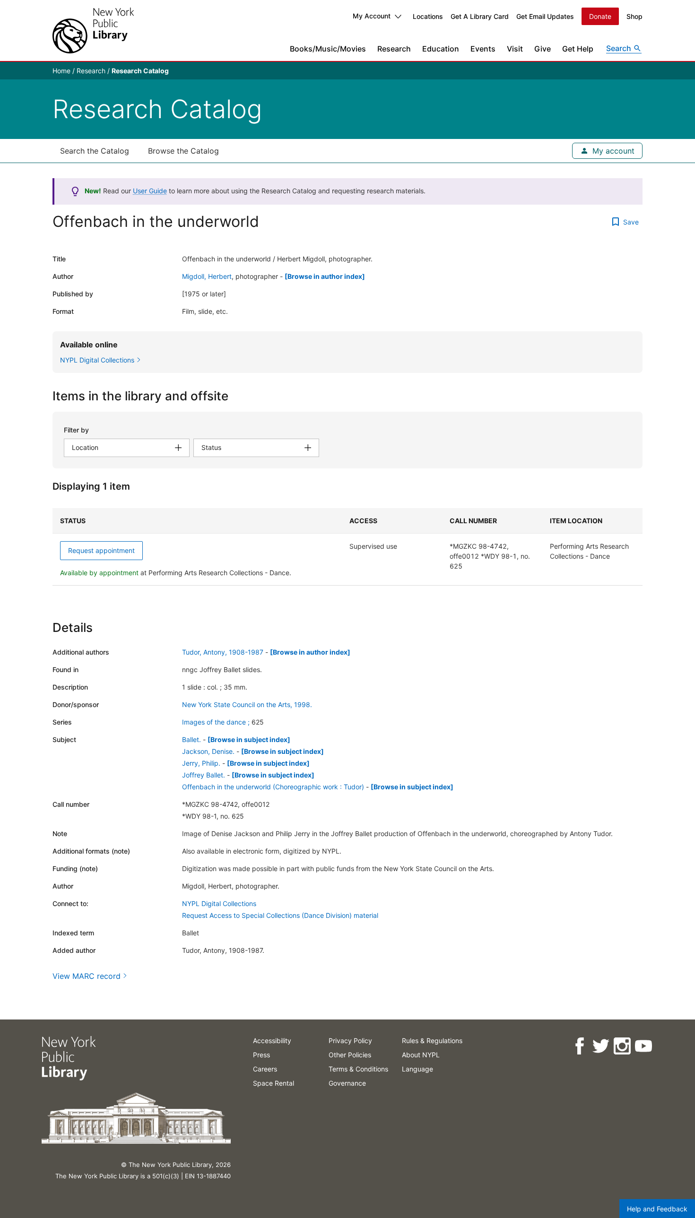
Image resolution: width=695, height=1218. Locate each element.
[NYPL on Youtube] (643, 1046)
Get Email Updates (545, 16)
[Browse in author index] (325, 276)
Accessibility (272, 1041)
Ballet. (191, 739)
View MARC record (86, 976)
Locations (428, 16)
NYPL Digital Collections (219, 903)
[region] (347, 547)
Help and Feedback (657, 1209)
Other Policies (350, 1055)
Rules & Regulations (432, 1041)
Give (542, 48)
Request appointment (101, 550)
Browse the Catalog (183, 150)
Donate (600, 16)
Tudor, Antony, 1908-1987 (222, 652)
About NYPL (421, 1055)
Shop (634, 16)
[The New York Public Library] (93, 30)
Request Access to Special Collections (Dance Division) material (280, 915)
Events (482, 48)
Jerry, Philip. (201, 763)
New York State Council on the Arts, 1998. (247, 704)
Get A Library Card (480, 16)
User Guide (150, 191)
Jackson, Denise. (208, 751)
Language (417, 1069)
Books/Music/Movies (328, 48)
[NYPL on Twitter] (600, 1046)
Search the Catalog (94, 150)
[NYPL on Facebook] (579, 1046)
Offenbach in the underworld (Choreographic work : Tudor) (273, 787)
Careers (265, 1069)
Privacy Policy (350, 1041)
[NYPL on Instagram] (621, 1046)
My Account (372, 16)
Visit (515, 48)
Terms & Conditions (358, 1069)
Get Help (577, 48)
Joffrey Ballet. (203, 775)
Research (394, 48)
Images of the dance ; (216, 722)
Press (261, 1055)
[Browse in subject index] (249, 739)
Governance (347, 1083)
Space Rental (273, 1083)
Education (440, 48)
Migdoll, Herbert (207, 276)
